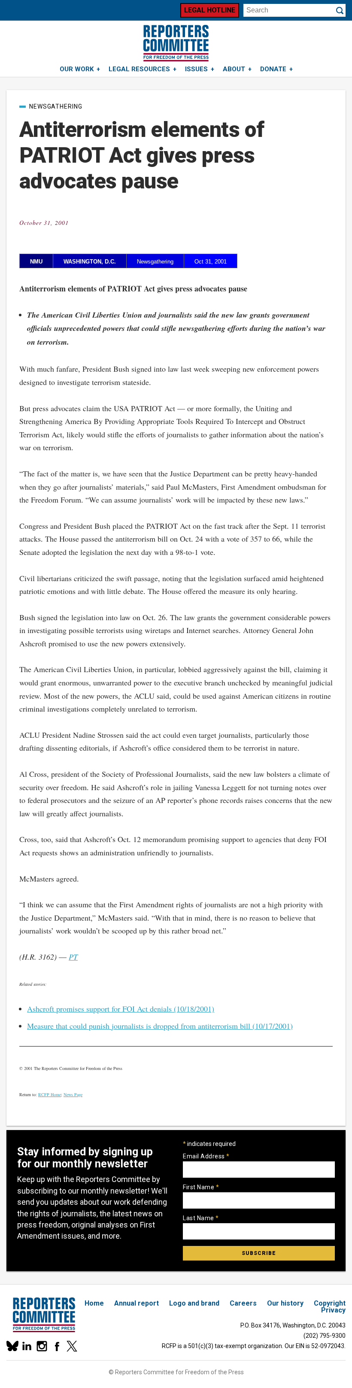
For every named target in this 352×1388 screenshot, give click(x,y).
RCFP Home (49, 1094)
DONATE (273, 69)
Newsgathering (55, 106)
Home (94, 1303)
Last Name (201, 1218)
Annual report (136, 1303)
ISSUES (196, 69)
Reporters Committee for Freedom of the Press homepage (176, 43)
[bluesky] (11, 1346)
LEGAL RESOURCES (139, 69)
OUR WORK (77, 69)
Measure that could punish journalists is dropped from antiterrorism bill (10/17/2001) (160, 1026)
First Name (201, 1187)
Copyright (330, 1303)
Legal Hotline (209, 10)
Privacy (333, 1310)
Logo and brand (194, 1303)
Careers (243, 1303)
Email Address (206, 1156)
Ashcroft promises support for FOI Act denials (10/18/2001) (120, 1008)
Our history (285, 1303)
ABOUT (234, 69)
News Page (73, 1094)
